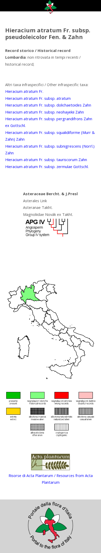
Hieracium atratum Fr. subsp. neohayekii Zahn (44, 112)
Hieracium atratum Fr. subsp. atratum (38, 98)
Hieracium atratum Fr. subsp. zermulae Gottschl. (47, 166)
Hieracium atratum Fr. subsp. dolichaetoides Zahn (48, 105)
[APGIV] (46, 236)
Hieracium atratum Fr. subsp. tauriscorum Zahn (46, 159)
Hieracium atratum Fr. (24, 91)
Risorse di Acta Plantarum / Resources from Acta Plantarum (51, 479)
